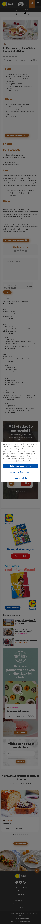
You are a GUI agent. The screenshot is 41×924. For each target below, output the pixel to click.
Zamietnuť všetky (20, 478)
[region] (20, 462)
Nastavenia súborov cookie (20, 472)
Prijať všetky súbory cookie (20, 466)
